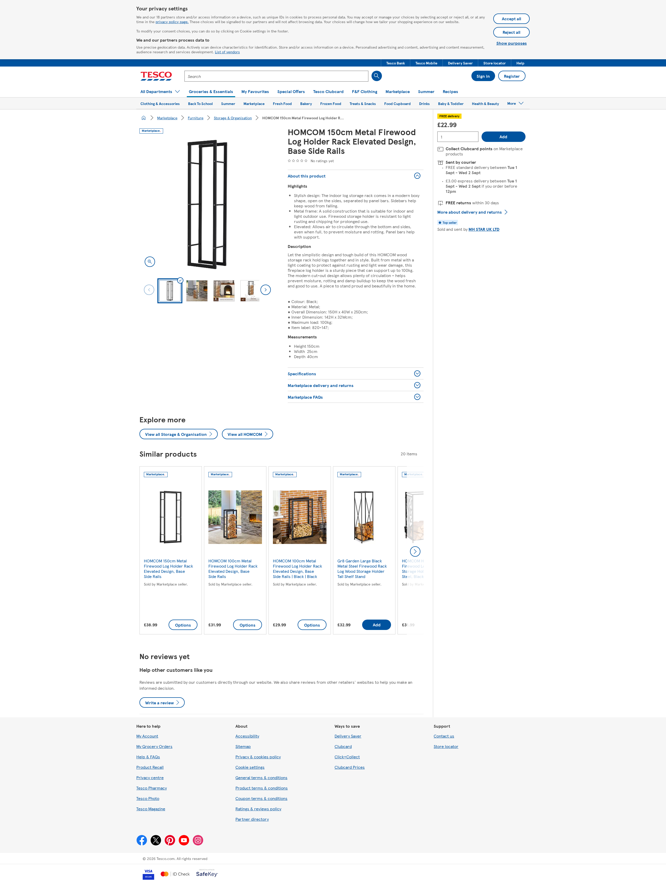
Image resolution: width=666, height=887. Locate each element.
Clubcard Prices (350, 767)
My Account (147, 736)
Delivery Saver (348, 736)
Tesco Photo (147, 798)
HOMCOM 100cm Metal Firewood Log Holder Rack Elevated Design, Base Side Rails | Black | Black (297, 568)
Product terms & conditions (261, 788)
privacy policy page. (172, 21)
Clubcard (343, 746)
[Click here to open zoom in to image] (150, 262)
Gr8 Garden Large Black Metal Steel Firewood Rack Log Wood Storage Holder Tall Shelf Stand (362, 568)
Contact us (444, 736)
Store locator (446, 746)
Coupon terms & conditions (261, 798)
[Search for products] (377, 76)
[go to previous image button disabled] (149, 290)
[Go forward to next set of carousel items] (415, 551)
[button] (395, 63)
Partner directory (252, 819)
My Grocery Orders (154, 746)
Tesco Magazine (150, 809)
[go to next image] (265, 290)
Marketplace (167, 117)
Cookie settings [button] (250, 767)
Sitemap (243, 746)
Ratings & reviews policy (258, 809)
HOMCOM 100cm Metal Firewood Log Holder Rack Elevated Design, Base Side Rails (233, 568)
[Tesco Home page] (156, 76)
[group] (170, 551)
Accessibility (247, 736)
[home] (143, 118)
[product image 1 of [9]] (207, 204)
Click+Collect (347, 757)
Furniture (195, 117)
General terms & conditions (261, 777)
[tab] (169, 290)
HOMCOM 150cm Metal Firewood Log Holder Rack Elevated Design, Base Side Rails (168, 568)
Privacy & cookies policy (258, 757)
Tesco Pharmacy (151, 788)
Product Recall (150, 767)
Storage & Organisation (233, 117)
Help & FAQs (148, 757)
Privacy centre (150, 777)
